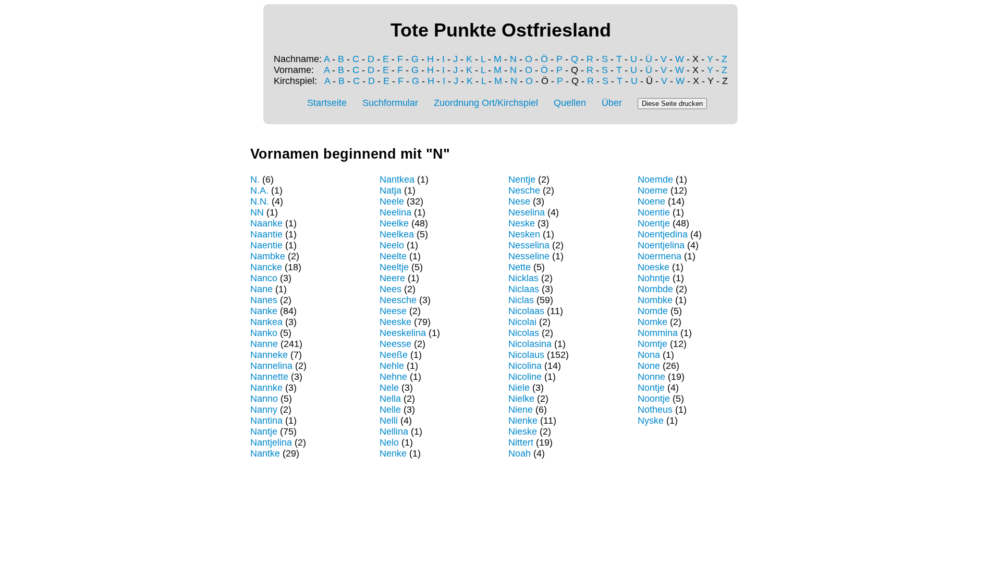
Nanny (263, 409)
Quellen (570, 103)
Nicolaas (526, 311)
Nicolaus (526, 355)
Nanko (263, 333)
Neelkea (397, 234)
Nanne (264, 344)
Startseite (327, 103)
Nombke (655, 300)
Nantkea (397, 179)
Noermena (659, 256)
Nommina (658, 333)
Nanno (264, 398)
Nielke (521, 398)
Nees (390, 289)
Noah (519, 453)
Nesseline (529, 256)
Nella (390, 398)
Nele (389, 387)
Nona (649, 355)
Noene (651, 201)
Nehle (392, 366)
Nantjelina (271, 442)
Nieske (522, 431)
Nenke (393, 453)
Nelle (390, 409)
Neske (521, 223)
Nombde (655, 289)
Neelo (392, 245)
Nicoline (525, 377)
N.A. (259, 190)
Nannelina (271, 366)
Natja (390, 190)
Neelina (395, 212)
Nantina (266, 420)
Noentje (654, 223)
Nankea (266, 322)
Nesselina (529, 245)
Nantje (263, 431)
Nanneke (269, 355)
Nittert (520, 442)
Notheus (655, 409)
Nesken (524, 234)
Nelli (389, 420)
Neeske (395, 322)
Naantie (266, 234)
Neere (392, 278)
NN (257, 212)
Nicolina (525, 366)
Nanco (263, 278)
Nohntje (654, 278)
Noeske (653, 267)
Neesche (398, 300)
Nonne (651, 377)
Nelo (389, 442)
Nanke (263, 311)
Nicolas (523, 333)
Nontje (651, 387)
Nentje (521, 179)
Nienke (523, 420)
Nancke (266, 267)
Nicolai (522, 322)
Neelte (393, 256)
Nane (261, 289)
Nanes (263, 300)
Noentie (654, 212)
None (649, 366)
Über (612, 103)
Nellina (394, 431)
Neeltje (394, 267)
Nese (519, 201)
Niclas (521, 300)
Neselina (526, 212)
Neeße (394, 355)
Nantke (265, 453)
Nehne (393, 377)
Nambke (267, 256)
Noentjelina (661, 245)
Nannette (269, 377)
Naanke (266, 223)
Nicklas (523, 278)
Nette (519, 267)
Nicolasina (530, 344)
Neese (393, 311)
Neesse (395, 344)
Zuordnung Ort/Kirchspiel (486, 103)
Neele (392, 201)
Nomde (653, 311)
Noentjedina (663, 234)
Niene (520, 409)
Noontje (654, 398)
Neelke (394, 223)
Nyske (651, 420)
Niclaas (523, 289)
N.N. (259, 201)
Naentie (266, 245)
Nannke (266, 387)
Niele (519, 387)
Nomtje (652, 344)
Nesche (524, 190)
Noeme (653, 190)
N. (255, 179)
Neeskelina (403, 333)
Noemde (655, 179)
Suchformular (390, 103)
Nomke (652, 322)
